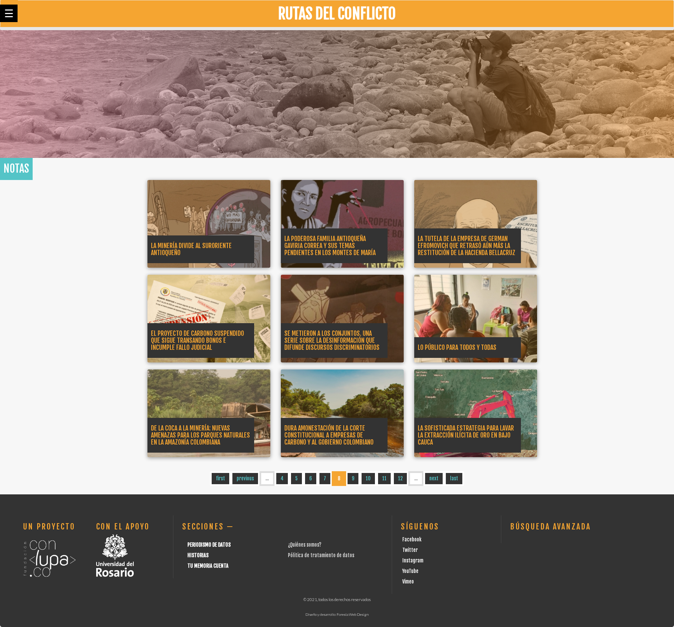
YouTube (410, 571)
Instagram (412, 560)
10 (368, 478)
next (433, 478)
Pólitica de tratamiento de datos (321, 555)
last (454, 478)
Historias (198, 555)
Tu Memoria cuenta (208, 566)
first (220, 478)
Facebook (412, 539)
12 (400, 478)
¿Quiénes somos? (304, 545)
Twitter (410, 550)
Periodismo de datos (209, 545)
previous (245, 478)
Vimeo (408, 582)
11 (384, 478)
